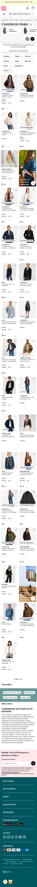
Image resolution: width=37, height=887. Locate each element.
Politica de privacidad (11, 861)
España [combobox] (7, 872)
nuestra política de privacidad (10, 772)
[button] (33, 7)
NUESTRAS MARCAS (8, 812)
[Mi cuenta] (27, 7)
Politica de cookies (27, 859)
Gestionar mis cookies (16, 863)
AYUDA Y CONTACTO (8, 781)
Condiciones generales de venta (11, 859)
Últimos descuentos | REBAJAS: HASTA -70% (18, 2)
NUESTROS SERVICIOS (9, 789)
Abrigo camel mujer (10, 697)
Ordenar (6, 56)
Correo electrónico (8, 759)
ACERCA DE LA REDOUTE (9, 804)
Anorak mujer (25, 697)
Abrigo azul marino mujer (12, 693)
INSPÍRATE (6, 797)
